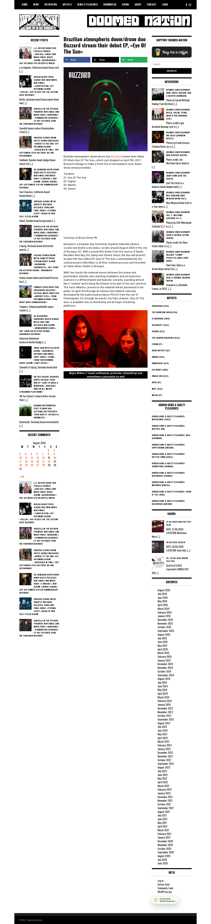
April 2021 (163, 826)
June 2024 (163, 686)
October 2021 (164, 804)
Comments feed (165, 888)
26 (32, 465)
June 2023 (163, 730)
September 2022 (166, 763)
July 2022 (162, 771)
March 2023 (163, 741)
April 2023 (163, 738)
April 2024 (163, 693)
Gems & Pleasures (87, 4)
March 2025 (163, 653)
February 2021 (164, 834)
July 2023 (162, 727)
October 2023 (164, 715)
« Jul (21, 476)
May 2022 (162, 778)
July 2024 (162, 682)
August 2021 (164, 812)
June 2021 (162, 819)
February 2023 (165, 745)
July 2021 (162, 815)
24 (20, 465)
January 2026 (164, 616)
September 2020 (166, 852)
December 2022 (165, 752)
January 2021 (164, 837)
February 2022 (165, 789)
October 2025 (164, 627)
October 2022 (164, 760)
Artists (67, 4)
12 (32, 458)
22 (49, 461)
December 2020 (165, 841)
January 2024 (164, 704)
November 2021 (165, 800)
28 (43, 465)
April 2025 (163, 649)
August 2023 (164, 723)
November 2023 (165, 712)
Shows (125, 4)
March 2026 (163, 608)
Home (25, 4)
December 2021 (165, 797)
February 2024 (165, 701)
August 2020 (164, 856)
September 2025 (166, 631)
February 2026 (165, 612)
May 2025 (162, 645)
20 (37, 461)
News (36, 4)
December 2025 (165, 620)
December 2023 (165, 708)
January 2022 (164, 793)
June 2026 (163, 597)
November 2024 (165, 668)
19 (32, 461)
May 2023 (162, 734)
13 (37, 458)
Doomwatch (109, 4)
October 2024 (164, 671)
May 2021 (162, 823)
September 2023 (166, 719)
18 (26, 461)
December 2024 (165, 664)
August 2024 (164, 679)
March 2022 (163, 786)
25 (26, 465)
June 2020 (163, 863)
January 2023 (164, 749)
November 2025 (165, 623)
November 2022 (165, 756)
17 (20, 461)
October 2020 (164, 848)
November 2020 (165, 845)
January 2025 (164, 660)
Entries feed (163, 884)
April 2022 (163, 782)
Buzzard (116, 156)
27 (37, 465)
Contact (151, 4)
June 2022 (163, 775)
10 (20, 458)
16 (55, 458)
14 (43, 458)
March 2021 (163, 830)
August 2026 (164, 590)
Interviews (50, 4)
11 (26, 458)
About (138, 4)
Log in (160, 880)
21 (43, 461)
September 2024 (166, 675)
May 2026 (162, 601)
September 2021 (166, 808)
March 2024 (163, 697)
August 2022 (164, 767)
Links (165, 4)
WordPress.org (165, 892)
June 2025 (163, 642)
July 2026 (162, 594)
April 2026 (163, 605)
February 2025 (165, 656)
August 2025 (164, 634)
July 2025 (162, 638)
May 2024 (162, 690)
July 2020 (162, 860)
